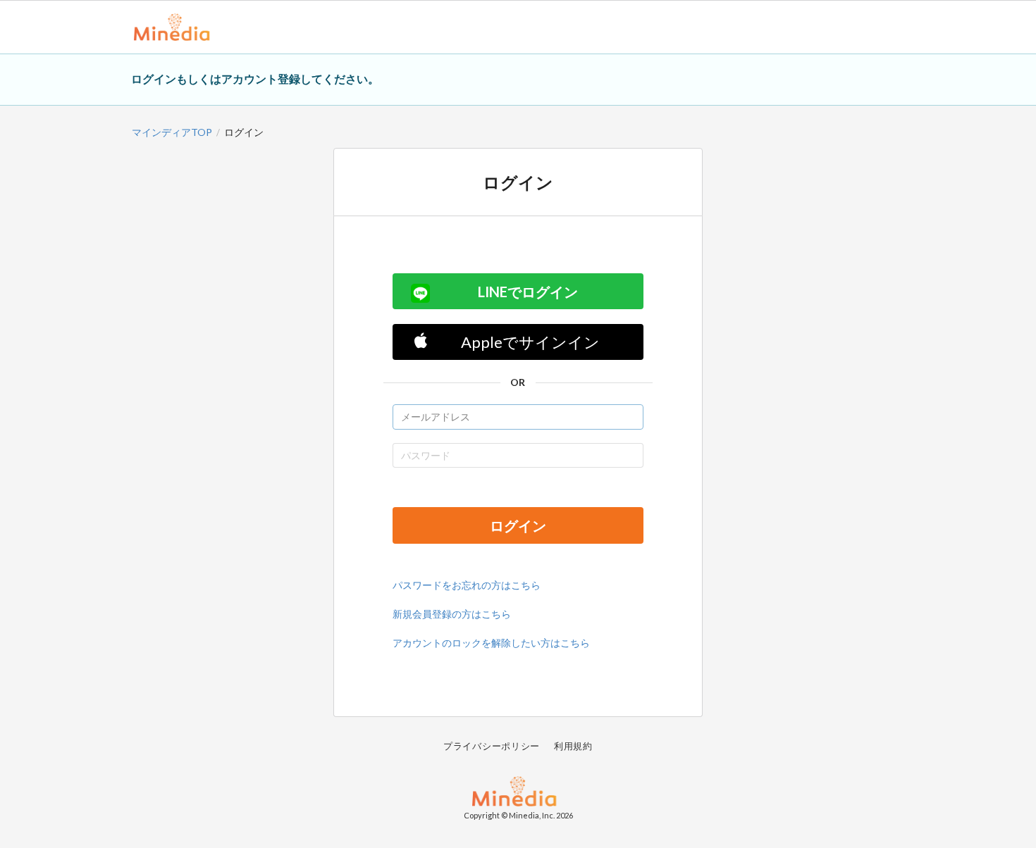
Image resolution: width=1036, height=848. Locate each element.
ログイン (518, 525)
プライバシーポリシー (491, 746)
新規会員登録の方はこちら (452, 614)
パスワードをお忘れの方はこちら (467, 585)
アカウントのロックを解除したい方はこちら (491, 643)
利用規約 (573, 746)
